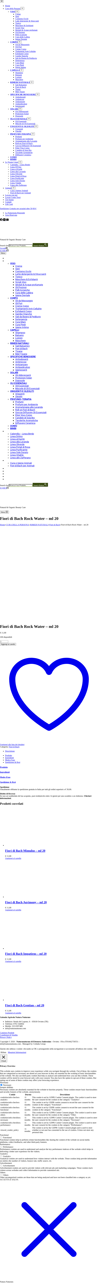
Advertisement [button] (6, 1163)
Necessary (7, 1085)
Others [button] (2, 1172)
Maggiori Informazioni (17, 1052)
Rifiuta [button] (3, 1052)
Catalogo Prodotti (7, 1033)
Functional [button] (4, 1135)
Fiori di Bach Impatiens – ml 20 (26, 953)
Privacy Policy (6, 1037)
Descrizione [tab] (10, 751)
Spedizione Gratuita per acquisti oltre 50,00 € (18, 208)
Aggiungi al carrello (8, 644)
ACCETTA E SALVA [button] (9, 1180)
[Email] (7, 220)
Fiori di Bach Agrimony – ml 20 (26, 902)
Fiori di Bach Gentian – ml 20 (24, 1005)
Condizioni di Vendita (9, 1035)
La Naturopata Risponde (15, 213)
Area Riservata (11, 215)
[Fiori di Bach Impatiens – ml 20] (24, 948)
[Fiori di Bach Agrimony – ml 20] (24, 897)
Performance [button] (5, 1144)
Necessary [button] (4, 1082)
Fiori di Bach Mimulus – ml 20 (25, 850)
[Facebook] (1, 220)
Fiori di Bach (14, 747)
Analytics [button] (4, 1154)
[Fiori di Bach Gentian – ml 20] (24, 1000)
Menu (3, 253)
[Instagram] (4, 220)
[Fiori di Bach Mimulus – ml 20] (24, 845)
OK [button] (95, 1049)
